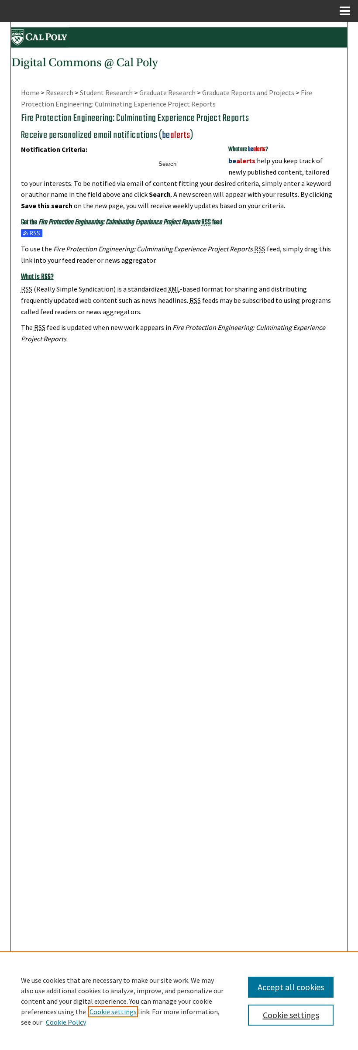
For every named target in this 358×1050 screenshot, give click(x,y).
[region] (179, 1000)
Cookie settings (113, 1011)
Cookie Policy (66, 1022)
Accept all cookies (291, 986)
